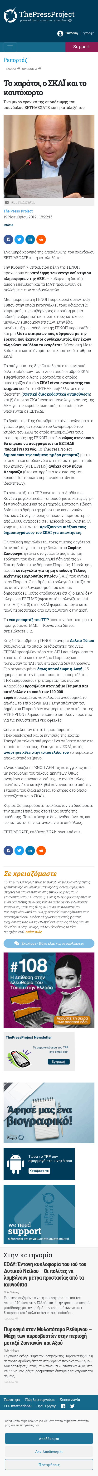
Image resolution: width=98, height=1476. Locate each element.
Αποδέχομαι (49, 1438)
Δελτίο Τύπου (82, 640)
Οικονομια (29, 69)
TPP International (18, 1406)
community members (54, 20)
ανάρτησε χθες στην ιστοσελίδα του (36, 752)
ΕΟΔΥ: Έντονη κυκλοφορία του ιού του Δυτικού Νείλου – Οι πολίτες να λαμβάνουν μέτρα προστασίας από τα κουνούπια (45, 1274)
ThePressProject (47, 14)
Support (81, 46)
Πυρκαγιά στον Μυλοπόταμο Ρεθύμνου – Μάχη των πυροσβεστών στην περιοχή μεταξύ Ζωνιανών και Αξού (48, 1336)
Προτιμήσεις (49, 1464)
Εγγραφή (88, 33)
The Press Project (18, 211)
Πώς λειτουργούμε (40, 1399)
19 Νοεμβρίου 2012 (20, 216)
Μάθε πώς (33, 932)
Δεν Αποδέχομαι (49, 1451)
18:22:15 (45, 216)
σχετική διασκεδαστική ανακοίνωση (56, 394)
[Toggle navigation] (10, 47)
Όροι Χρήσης (46, 1406)
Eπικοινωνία (70, 1399)
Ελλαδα (11, 69)
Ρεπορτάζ (15, 60)
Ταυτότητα (12, 1399)
